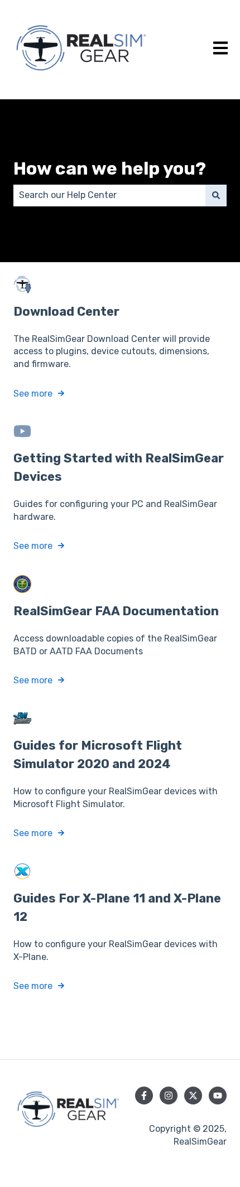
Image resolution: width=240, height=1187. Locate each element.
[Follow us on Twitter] (193, 1095)
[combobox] (109, 195)
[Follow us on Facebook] (144, 1095)
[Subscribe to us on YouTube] (218, 1095)
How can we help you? (109, 168)
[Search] (216, 195)
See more (32, 393)
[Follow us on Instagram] (168, 1095)
